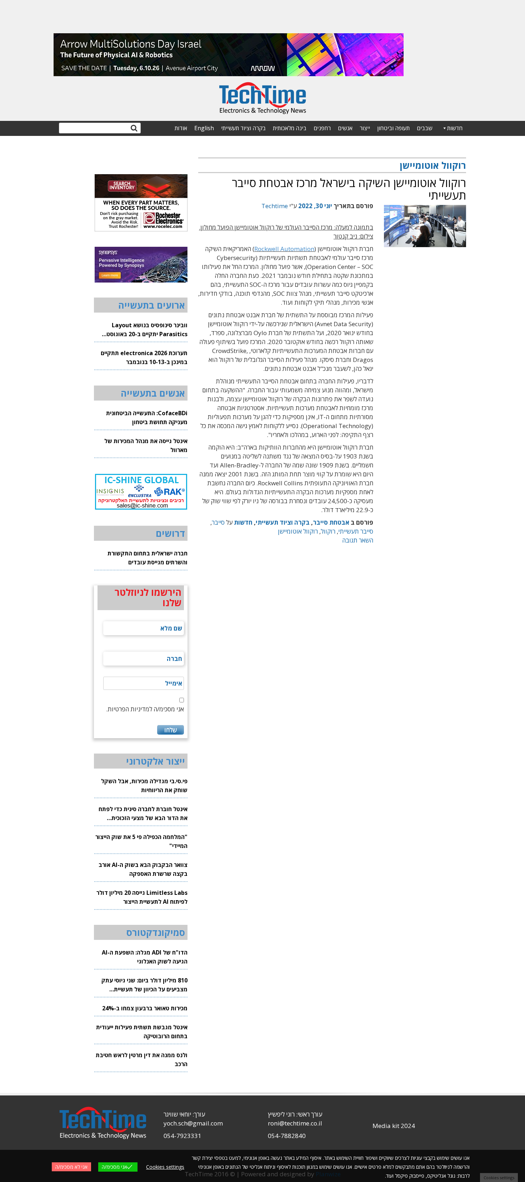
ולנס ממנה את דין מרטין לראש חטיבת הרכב (142, 1059)
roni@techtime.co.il (295, 1123)
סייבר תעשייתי (355, 531)
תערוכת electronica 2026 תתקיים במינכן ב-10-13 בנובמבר (144, 357)
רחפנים (322, 128)
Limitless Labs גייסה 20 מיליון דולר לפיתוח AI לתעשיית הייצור (142, 897)
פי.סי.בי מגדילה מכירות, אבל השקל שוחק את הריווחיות (144, 785)
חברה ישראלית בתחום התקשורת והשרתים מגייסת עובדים (148, 557)
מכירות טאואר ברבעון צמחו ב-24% (145, 1008)
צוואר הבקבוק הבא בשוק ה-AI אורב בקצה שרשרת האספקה (143, 869)
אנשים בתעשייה (153, 393)
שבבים (424, 128)
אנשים (345, 128)
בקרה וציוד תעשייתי (243, 128)
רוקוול (328, 531)
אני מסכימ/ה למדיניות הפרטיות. (145, 709)
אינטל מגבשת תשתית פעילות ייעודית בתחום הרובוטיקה (142, 1031)
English (204, 128)
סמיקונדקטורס (155, 932)
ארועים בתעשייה (151, 305)
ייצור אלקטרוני (155, 761)
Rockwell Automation (284, 249)
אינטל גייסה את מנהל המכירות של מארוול (146, 445)
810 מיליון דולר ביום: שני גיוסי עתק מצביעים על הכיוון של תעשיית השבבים (144, 985)
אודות (181, 128)
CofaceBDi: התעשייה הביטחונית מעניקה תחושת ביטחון (147, 417)
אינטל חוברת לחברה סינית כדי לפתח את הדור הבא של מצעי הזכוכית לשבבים (143, 814)
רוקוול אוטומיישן (298, 531)
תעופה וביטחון (393, 128)
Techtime (274, 206)
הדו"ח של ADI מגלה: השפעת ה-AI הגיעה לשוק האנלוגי (145, 956)
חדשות (454, 128)
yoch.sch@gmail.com (193, 1123)
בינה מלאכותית (289, 128)
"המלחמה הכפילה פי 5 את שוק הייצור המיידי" (141, 841)
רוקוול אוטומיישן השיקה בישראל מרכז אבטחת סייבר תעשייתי (349, 189)
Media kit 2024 (393, 1126)
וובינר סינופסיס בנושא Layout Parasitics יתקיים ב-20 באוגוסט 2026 (147, 330)
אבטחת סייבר (331, 522)
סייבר (218, 522)
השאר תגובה (357, 540)
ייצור (365, 128)
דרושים (170, 533)
